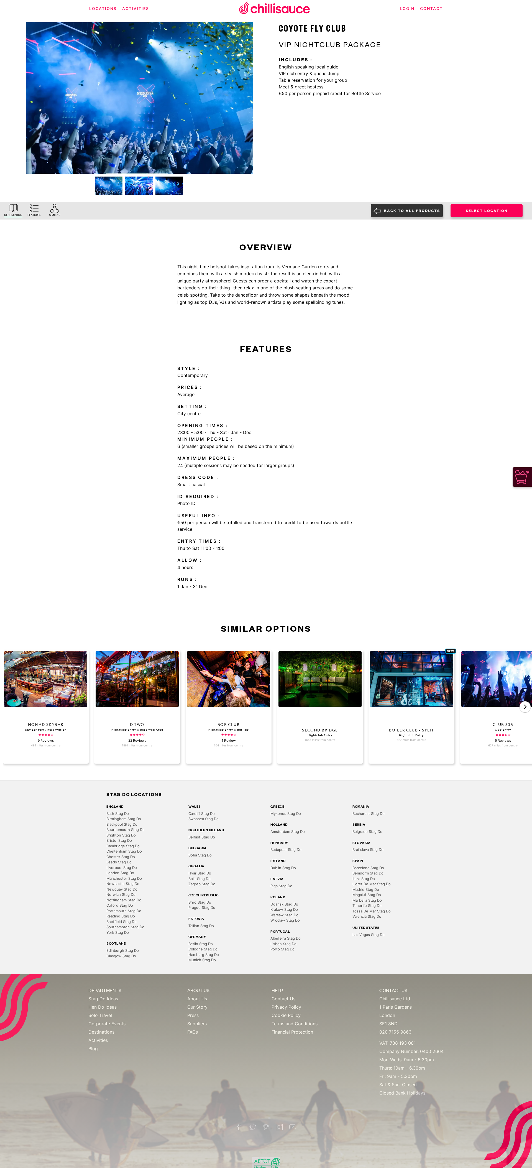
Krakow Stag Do (284, 909)
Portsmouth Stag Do (123, 911)
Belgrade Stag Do (367, 831)
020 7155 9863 (395, 1032)
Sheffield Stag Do (121, 921)
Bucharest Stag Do (368, 813)
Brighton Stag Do (121, 835)
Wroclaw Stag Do (285, 920)
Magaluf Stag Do (366, 894)
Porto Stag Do (282, 949)
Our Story (197, 1007)
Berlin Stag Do (200, 944)
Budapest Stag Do (285, 849)
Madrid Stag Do (365, 889)
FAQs (192, 1032)
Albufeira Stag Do (285, 938)
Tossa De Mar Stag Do (371, 911)
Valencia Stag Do (366, 916)
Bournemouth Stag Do (125, 829)
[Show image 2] (139, 186)
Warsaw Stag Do (284, 915)
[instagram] (279, 1127)
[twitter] (252, 1127)
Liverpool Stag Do (121, 867)
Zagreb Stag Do (201, 884)
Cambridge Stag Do (123, 846)
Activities (98, 1040)
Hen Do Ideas (102, 1007)
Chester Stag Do (120, 857)
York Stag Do (117, 932)
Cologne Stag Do (203, 949)
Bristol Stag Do (119, 840)
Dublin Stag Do (283, 868)
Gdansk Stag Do (284, 904)
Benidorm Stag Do (367, 873)
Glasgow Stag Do (121, 956)
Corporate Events (107, 1023)
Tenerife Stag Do (367, 905)
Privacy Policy (286, 1007)
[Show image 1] (108, 186)
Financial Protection (292, 1032)
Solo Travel (100, 1015)
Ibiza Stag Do (363, 878)
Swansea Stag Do (203, 819)
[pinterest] (266, 1127)
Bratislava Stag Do (367, 849)
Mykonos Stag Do (285, 813)
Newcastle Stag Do (122, 883)
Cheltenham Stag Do (124, 851)
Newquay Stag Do (121, 889)
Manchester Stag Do (124, 878)
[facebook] (239, 1127)
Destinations (101, 1032)
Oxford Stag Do (119, 905)
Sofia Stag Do (200, 855)
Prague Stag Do (201, 907)
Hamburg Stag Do (203, 954)
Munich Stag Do (202, 960)
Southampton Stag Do (125, 927)
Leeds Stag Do (119, 862)
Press (193, 1015)
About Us (197, 998)
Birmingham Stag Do (123, 819)
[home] (275, 8)
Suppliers (197, 1023)
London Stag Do (120, 873)
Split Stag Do (199, 878)
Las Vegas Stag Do (368, 934)
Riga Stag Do (281, 886)
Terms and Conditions (295, 1023)
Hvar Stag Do (199, 873)
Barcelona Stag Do (368, 868)
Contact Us (283, 998)
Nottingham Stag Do (123, 900)
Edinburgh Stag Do (122, 950)
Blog (93, 1048)
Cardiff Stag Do (201, 813)
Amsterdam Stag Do (287, 831)
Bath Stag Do (117, 813)
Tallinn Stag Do (201, 926)
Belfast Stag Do (201, 837)
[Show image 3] (169, 186)
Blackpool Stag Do (121, 824)
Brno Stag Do (199, 902)
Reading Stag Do (120, 916)
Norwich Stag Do (120, 894)
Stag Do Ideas (103, 998)
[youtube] (292, 1127)
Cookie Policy (286, 1015)
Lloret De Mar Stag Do (371, 884)
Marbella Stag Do (367, 900)
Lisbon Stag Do (283, 944)
